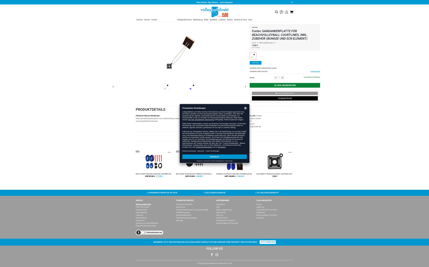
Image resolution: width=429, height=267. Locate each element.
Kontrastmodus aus (154, 232)
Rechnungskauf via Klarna (266, 215)
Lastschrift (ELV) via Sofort (266, 210)
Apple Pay (260, 207)
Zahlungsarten (141, 212)
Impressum (220, 204)
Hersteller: (249, 116)
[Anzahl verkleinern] (275, 77)
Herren (147, 19)
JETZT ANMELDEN (267, 242)
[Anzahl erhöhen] (282, 77)
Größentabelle (315, 71)
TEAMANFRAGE (285, 98)
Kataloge (179, 220)
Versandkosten (141, 210)
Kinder (154, 19)
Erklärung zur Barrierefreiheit (147, 223)
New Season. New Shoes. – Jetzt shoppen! (215, 2)
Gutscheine (140, 220)
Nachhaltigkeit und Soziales (227, 223)
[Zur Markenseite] (255, 28)
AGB (218, 207)
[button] (276, 12)
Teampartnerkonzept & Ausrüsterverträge (192, 210)
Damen (139, 19)
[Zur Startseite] (214, 12)
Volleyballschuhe (184, 19)
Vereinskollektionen (183, 215)
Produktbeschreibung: (148, 116)
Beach (230, 19)
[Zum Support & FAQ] (281, 12)
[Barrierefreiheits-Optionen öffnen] (138, 232)
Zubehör (222, 19)
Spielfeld (213, 19)
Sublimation (180, 207)
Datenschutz (221, 212)
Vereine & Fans (240, 19)
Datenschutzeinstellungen (146, 226)
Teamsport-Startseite (184, 204)
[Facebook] (212, 255)
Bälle (206, 19)
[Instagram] (216, 255)
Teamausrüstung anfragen (186, 218)
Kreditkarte (260, 212)
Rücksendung (141, 218)
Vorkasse (260, 218)
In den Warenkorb (285, 85)
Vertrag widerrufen (143, 204)
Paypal (259, 204)
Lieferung (139, 215)
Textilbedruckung (182, 212)
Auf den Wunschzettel (286, 93)
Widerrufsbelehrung (223, 210)
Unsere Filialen (222, 218)
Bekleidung (198, 19)
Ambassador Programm (225, 220)
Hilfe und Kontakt (142, 207)
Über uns (219, 215)
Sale (250, 19)
